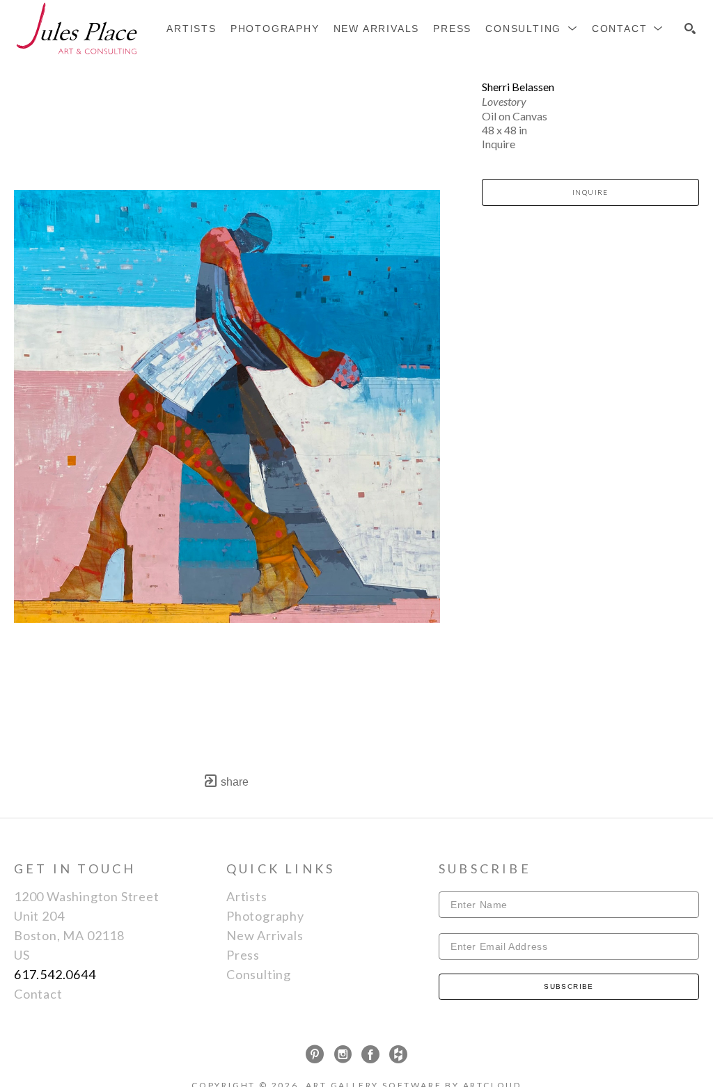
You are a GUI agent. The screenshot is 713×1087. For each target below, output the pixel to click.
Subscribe (569, 986)
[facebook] (370, 1054)
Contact (38, 993)
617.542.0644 (55, 974)
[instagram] (343, 1054)
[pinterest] (315, 1054)
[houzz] (398, 1054)
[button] (531, 28)
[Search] (690, 28)
